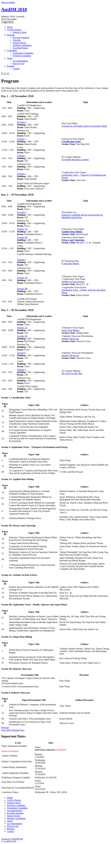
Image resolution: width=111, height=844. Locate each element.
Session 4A (22, 277)
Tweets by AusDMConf (12, 839)
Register (10, 66)
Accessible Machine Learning (75, 159)
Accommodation (20, 61)
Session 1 (21, 139)
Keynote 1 (22, 122)
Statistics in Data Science (73, 281)
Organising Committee (23, 53)
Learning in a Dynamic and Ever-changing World (84, 126)
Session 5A (22, 327)
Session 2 (21, 173)
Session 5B (22, 336)
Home (10, 27)
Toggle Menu (7, 22)
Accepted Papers (20, 48)
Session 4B (22, 288)
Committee (12, 50)
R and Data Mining (70, 263)
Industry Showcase (70, 338)
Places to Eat (18, 63)
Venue (10, 58)
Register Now (18, 730)
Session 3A (22, 229)
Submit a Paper (20, 32)
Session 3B (22, 237)
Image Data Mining (70, 330)
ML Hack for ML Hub (72, 373)
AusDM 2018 (14, 9)
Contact (16, 68)
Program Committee (22, 55)
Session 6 (21, 353)
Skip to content (8, 2)
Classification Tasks (71, 141)
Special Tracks (19, 42)
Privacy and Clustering (73, 240)
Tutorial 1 (21, 155)
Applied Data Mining (72, 231)
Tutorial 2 (21, 259)
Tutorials (17, 40)
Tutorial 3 (21, 369)
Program (11, 35)
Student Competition (22, 45)
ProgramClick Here (6, 728)
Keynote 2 (22, 212)
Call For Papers (14, 29)
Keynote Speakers (21, 37)
